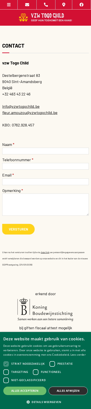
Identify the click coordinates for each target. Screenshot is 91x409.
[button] (45, 402)
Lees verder (78, 355)
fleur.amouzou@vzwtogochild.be (29, 112)
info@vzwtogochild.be (21, 106)
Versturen (18, 229)
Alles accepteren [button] (24, 391)
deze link (45, 252)
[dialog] (45, 370)
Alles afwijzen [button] (68, 391)
